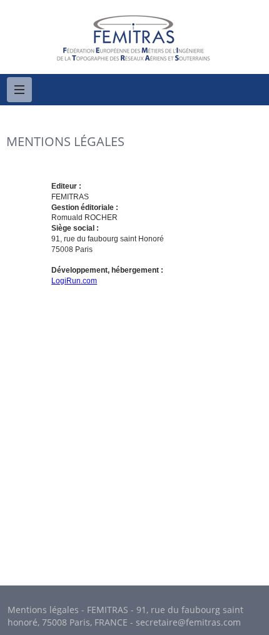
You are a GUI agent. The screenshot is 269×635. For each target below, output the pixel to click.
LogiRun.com (74, 280)
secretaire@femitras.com (188, 622)
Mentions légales (43, 610)
